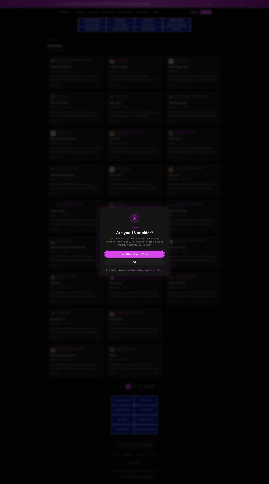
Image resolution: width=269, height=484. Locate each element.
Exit (134, 262)
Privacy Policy (156, 270)
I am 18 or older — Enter (134, 254)
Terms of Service (138, 270)
